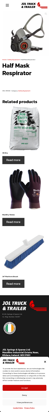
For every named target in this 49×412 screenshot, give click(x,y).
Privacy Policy (29, 408)
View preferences (24, 402)
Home (4, 60)
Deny (24, 395)
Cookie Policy (18, 408)
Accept (24, 387)
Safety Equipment (14, 60)
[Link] (34, 5)
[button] (45, 361)
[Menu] (7, 5)
